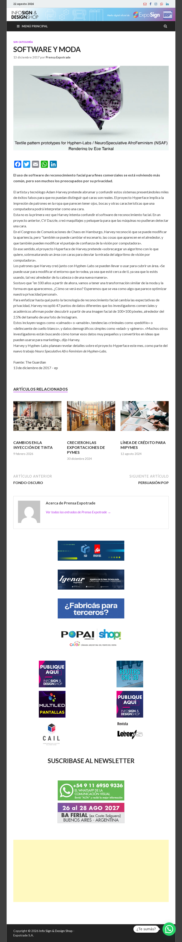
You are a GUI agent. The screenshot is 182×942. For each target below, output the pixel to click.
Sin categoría (23, 42)
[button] (169, 929)
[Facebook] (150, 4)
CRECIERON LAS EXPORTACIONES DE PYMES (86, 447)
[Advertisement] (91, 871)
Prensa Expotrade (58, 57)
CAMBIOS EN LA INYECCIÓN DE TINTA (33, 445)
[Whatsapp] (161, 4)
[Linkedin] (167, 4)
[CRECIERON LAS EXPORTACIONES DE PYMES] (91, 418)
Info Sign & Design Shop (56, 931)
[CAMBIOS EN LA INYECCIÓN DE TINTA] (37, 418)
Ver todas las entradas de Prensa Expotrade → (78, 512)
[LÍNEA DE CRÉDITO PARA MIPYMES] (145, 418)
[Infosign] (145, 4)
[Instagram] (155, 4)
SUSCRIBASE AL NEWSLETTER (91, 760)
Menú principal (35, 26)
